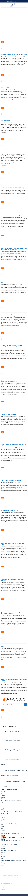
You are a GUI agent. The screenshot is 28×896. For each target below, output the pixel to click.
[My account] (24, 5)
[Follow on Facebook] (17, 1)
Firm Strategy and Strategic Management (15, 749)
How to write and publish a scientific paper (16, 860)
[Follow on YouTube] (22, 1)
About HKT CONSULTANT (7, 880)
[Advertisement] (14, 22)
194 (20, 699)
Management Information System (13, 731)
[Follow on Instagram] (18, 1)
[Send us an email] (21, 1)
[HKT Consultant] (13, 4)
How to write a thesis (10, 850)
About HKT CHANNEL (6, 878)
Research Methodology (11, 844)
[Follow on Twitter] (19, 1)
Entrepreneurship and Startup (12, 740)
